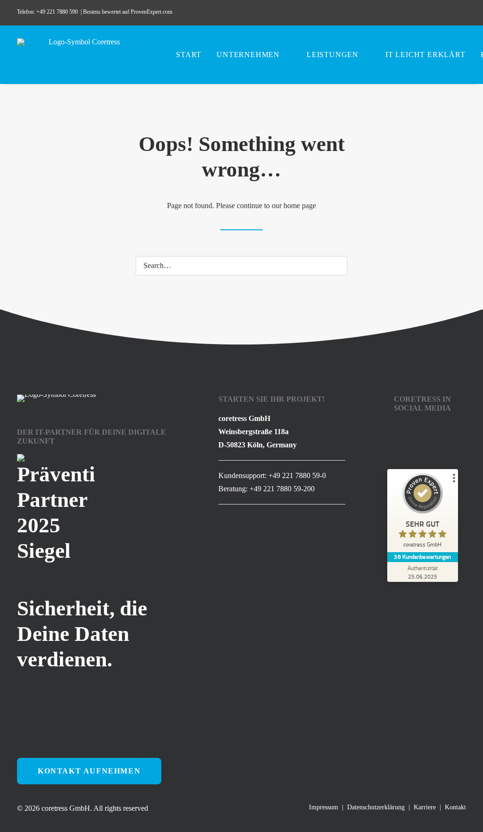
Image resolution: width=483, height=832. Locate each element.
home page (299, 206)
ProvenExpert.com (152, 11)
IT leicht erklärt (425, 54)
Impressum (323, 807)
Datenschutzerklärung (376, 807)
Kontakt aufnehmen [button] (89, 771)
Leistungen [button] (332, 54)
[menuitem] (393, 12)
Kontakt (455, 807)
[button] (393, 12)
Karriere (425, 807)
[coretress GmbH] (80, 54)
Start (188, 54)
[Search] (241, 266)
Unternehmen (248, 54)
